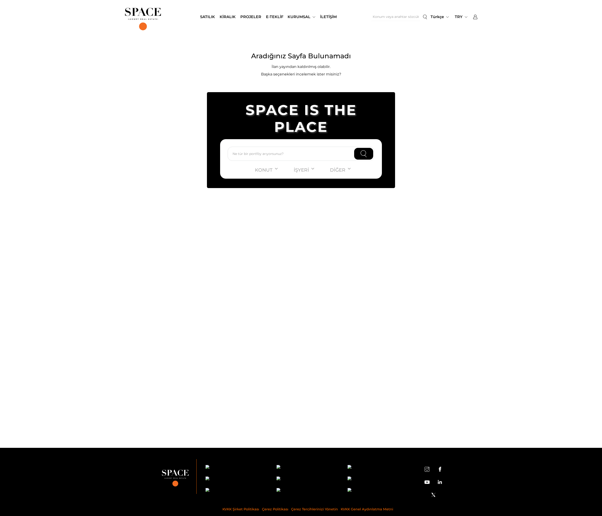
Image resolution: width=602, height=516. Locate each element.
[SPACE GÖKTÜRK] (236, 479)
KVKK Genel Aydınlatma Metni (367, 509)
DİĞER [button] (337, 170)
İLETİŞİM (328, 17)
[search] (425, 17)
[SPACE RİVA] (236, 490)
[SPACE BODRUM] (307, 490)
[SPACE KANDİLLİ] (378, 467)
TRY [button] (459, 17)
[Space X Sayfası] (433, 494)
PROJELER (250, 17)
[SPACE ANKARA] (378, 490)
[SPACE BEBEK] (236, 467)
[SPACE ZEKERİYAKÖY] (307, 479)
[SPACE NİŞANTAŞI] (307, 467)
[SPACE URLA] (378, 479)
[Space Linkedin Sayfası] (439, 482)
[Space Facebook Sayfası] (439, 469)
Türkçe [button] (437, 17)
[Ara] (363, 154)
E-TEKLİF (274, 17)
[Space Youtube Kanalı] (427, 482)
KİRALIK (228, 17)
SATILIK (207, 17)
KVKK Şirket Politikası (240, 509)
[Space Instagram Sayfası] (427, 469)
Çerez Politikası (275, 509)
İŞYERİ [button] (301, 170)
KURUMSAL (299, 17)
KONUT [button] (264, 170)
